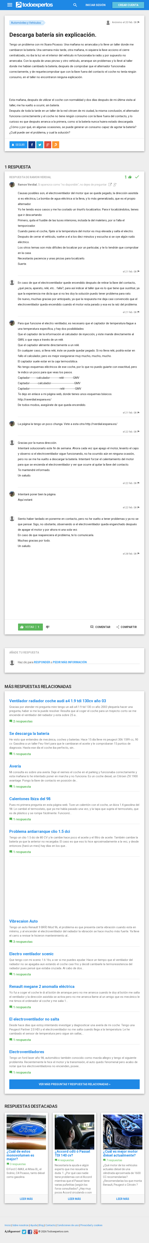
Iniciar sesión (96, 5)
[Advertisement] (54, 86)
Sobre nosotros (20, 1225)
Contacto (50, 1225)
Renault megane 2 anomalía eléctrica (41, 986)
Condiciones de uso (68, 1225)
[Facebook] (29, 1231)
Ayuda (33, 1225)
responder (42, 662)
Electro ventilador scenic (31, 954)
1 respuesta (22, 754)
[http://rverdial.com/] (109, 184)
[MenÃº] (10, 5)
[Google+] (35, 1231)
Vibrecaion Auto (23, 921)
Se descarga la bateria (29, 733)
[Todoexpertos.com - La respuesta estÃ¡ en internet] (34, 5)
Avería (15, 766)
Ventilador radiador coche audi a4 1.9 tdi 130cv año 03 (57, 701)
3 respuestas (23, 942)
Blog (41, 1225)
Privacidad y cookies (91, 1225)
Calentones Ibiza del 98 (29, 798)
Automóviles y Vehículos (26, 22)
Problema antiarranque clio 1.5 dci (39, 831)
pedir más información (70, 662)
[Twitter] (23, 1231)
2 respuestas (23, 721)
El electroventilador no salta (34, 1019)
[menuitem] (31, 144)
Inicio (7, 1225)
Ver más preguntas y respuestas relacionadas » (74, 1084)
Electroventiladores (26, 1051)
